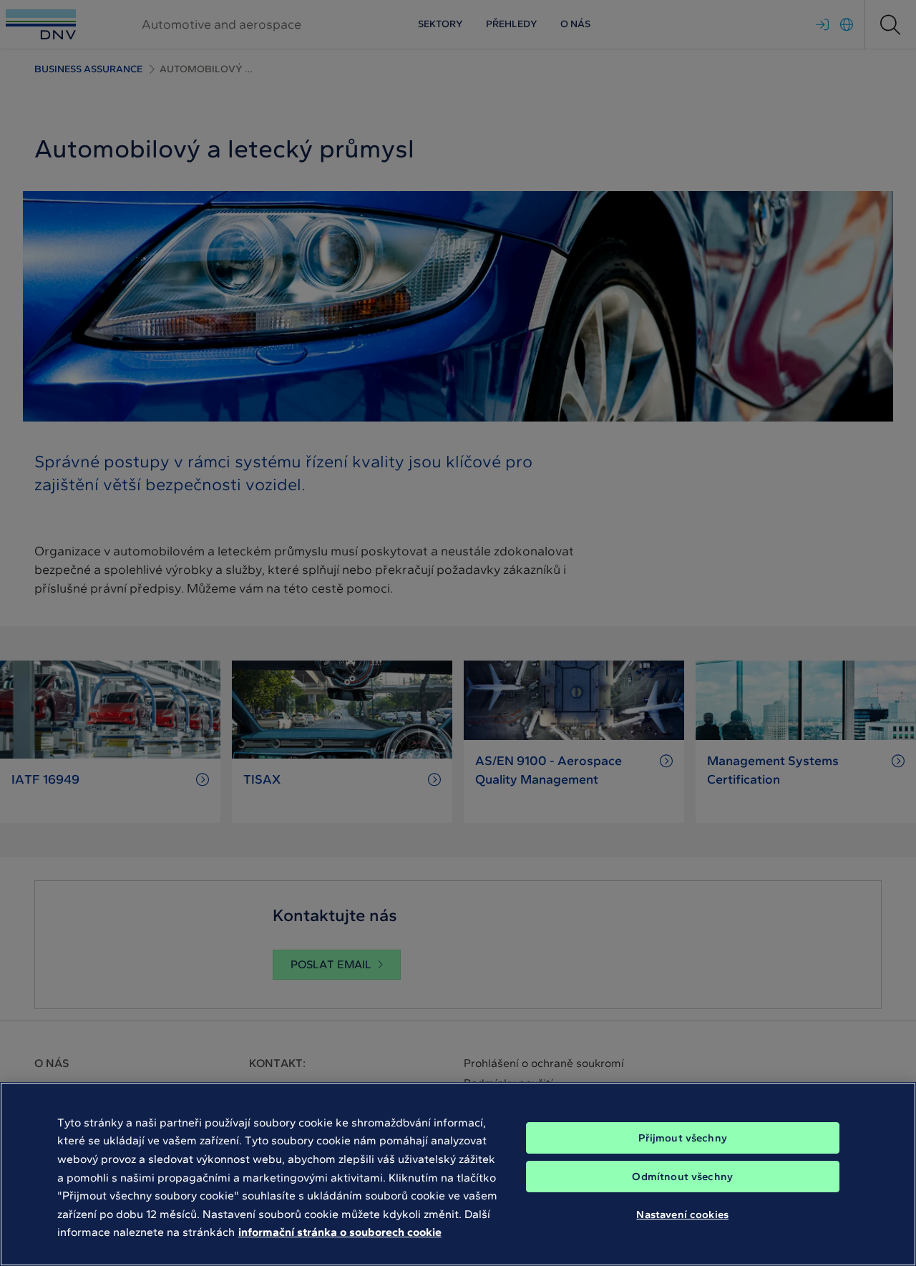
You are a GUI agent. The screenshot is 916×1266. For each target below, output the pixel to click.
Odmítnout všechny (682, 1176)
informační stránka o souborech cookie (340, 1232)
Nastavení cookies (682, 1214)
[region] (458, 1174)
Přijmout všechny (682, 1137)
